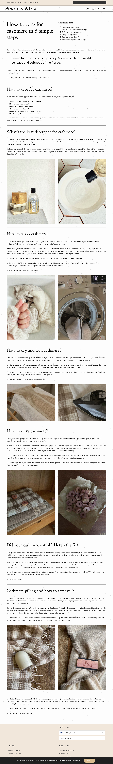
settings (77, 760)
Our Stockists (63, 754)
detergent (93, 139)
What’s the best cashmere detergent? (75, 30)
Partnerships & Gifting (66, 750)
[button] (87, 8)
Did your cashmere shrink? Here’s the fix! (25, 111)
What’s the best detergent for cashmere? (26, 101)
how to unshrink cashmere (50, 562)
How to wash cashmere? (71, 27)
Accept (89, 760)
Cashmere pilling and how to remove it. (25, 114)
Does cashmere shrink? (70, 37)
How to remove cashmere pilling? (74, 40)
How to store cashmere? (19, 109)
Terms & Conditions (14, 754)
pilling (53, 598)
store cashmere (68, 438)
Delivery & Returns (14, 750)
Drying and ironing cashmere (72, 32)
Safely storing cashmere (70, 35)
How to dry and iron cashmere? (22, 106)
